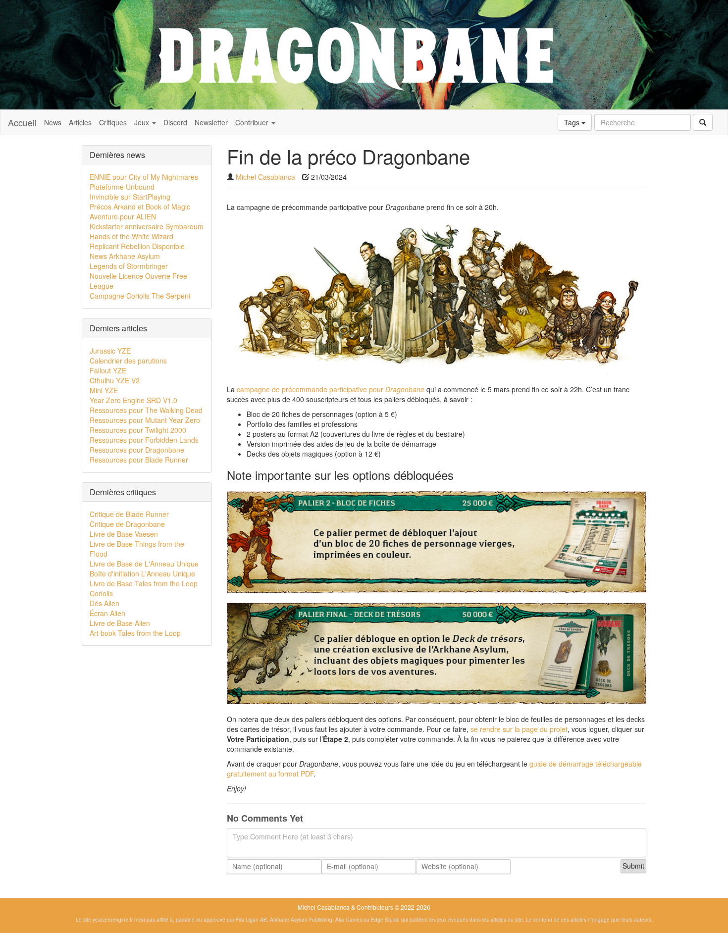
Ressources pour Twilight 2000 (138, 430)
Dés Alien (104, 603)
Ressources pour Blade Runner (139, 460)
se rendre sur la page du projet (519, 729)
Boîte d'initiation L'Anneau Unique (142, 573)
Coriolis (101, 593)
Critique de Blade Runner (129, 514)
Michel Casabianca (265, 177)
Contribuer (252, 122)
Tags (572, 122)
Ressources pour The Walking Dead (146, 410)
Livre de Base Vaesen (124, 534)
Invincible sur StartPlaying (130, 197)
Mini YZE (104, 390)
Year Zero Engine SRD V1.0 (133, 400)
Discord (175, 122)
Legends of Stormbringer (129, 266)
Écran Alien (107, 613)
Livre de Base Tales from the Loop (144, 583)
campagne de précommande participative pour (330, 389)
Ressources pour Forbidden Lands (144, 440)
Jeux (142, 122)
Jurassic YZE (110, 351)
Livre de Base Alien (120, 623)
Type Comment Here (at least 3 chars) (293, 836)
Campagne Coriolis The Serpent (140, 296)
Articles (80, 122)
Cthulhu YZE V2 (115, 380)
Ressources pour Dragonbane (137, 450)
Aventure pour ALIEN (123, 216)
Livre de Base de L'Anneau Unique (144, 564)
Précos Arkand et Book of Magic (140, 206)
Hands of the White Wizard (131, 236)
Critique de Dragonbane (127, 524)
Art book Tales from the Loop (135, 633)
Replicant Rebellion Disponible (137, 246)
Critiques (113, 122)
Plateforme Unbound (122, 187)
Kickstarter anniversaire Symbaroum (147, 226)
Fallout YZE (108, 370)
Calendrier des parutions (128, 360)
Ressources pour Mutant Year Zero (145, 420)
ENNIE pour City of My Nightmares (144, 177)
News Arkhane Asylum (125, 256)
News (52, 122)
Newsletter (211, 122)
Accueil (22, 122)
